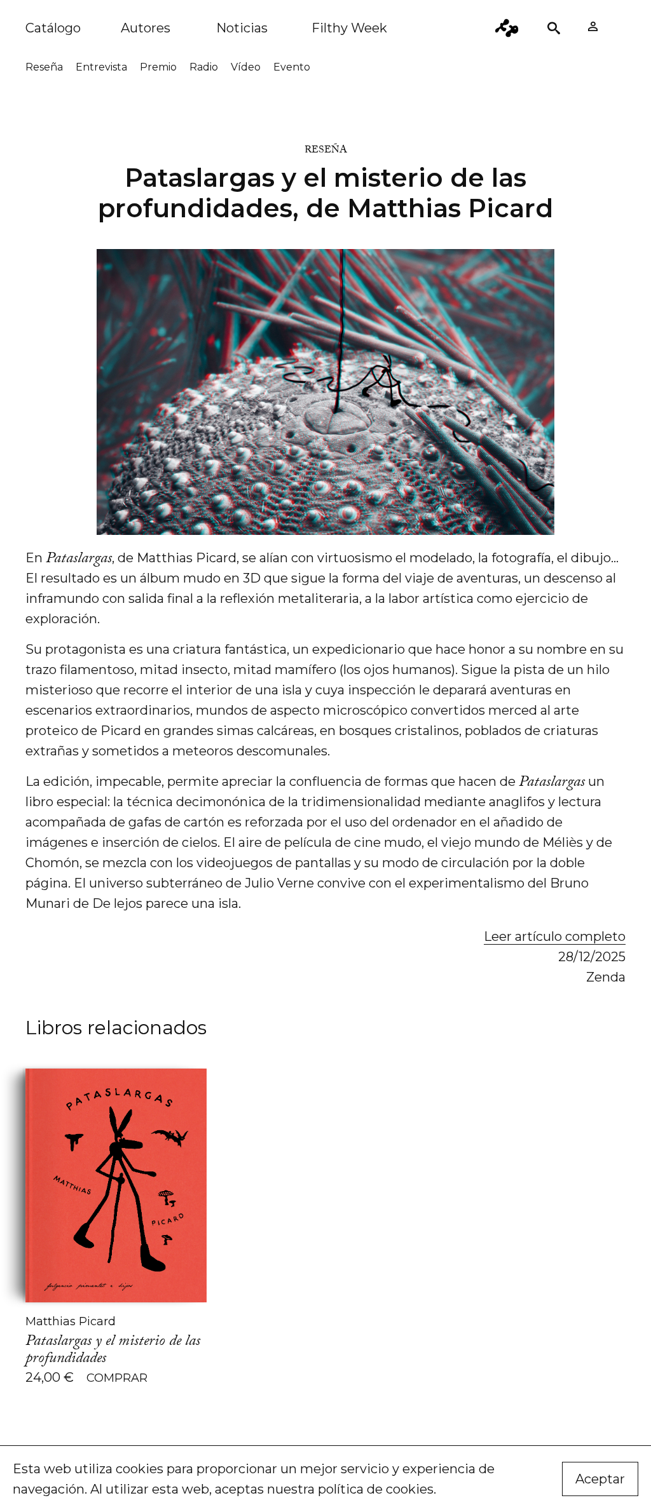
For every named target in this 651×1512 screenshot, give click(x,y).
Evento (291, 67)
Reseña (44, 67)
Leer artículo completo (555, 936)
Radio (203, 67)
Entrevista (101, 67)
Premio (158, 67)
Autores (145, 28)
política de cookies (376, 1489)
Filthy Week (349, 28)
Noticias (242, 28)
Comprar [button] (116, 1378)
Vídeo (246, 67)
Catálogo (53, 28)
